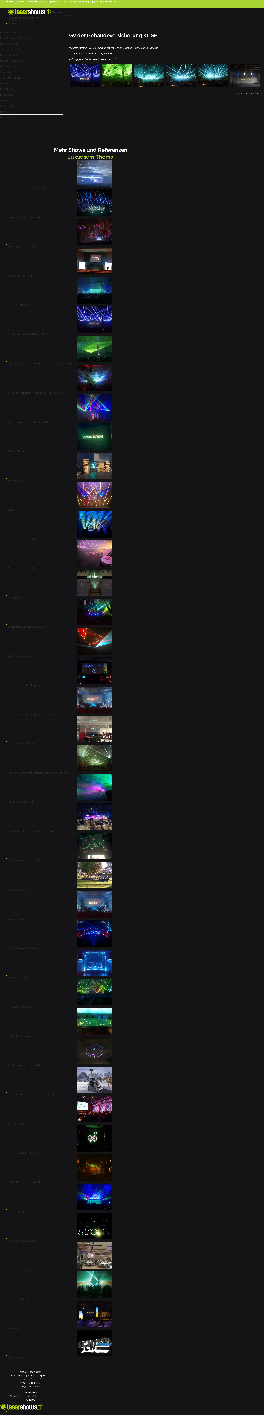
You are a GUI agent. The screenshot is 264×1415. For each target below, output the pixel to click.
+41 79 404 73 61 (32, 1382)
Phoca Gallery (255, 93)
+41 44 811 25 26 (32, 1379)
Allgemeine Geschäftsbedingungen (30, 1395)
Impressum (30, 1392)
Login (11, 1411)
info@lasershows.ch (108, 2)
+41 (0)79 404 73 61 (89, 2)
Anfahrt (30, 1399)
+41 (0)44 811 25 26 (69, 2)
